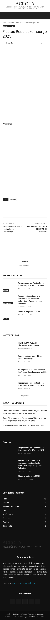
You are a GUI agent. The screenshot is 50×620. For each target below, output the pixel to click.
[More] (37, 211)
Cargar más (24, 396)
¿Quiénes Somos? (37, 425)
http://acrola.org (25, 265)
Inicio (4, 22)
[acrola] (4, 43)
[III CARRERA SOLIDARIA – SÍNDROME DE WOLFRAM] (9, 346)
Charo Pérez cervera (11, 411)
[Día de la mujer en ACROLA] (9, 315)
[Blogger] (12, 601)
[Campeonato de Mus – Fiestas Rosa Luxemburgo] (9, 360)
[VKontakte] (37, 601)
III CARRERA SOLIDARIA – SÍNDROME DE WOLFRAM (37, 229)
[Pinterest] (25, 211)
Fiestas (12, 26)
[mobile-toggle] (4, 15)
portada (13, 199)
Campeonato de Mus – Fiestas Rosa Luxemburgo (12, 229)
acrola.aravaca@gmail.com (23, 583)
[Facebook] (13, 211)
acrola (10, 43)
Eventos (11, 22)
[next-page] (8, 324)
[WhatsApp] (30, 211)
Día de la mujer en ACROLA (29, 312)
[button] (46, 15)
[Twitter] (19, 211)
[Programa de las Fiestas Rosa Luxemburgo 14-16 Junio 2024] (9, 287)
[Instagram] (31, 601)
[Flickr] (24, 601)
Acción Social (7, 303)
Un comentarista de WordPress (15, 425)
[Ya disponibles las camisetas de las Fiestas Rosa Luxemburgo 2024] (9, 373)
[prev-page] (4, 324)
